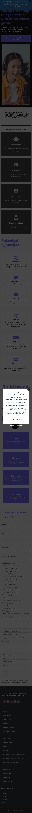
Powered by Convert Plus (16, 425)
